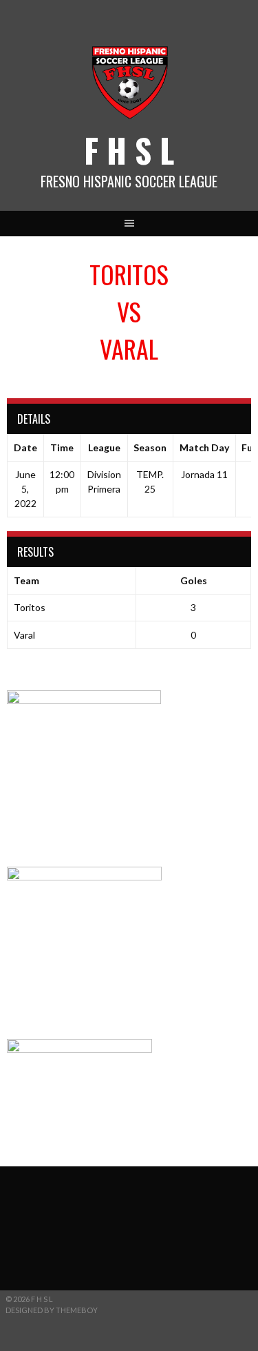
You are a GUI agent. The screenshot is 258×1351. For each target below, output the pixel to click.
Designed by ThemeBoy (52, 1310)
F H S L (129, 149)
